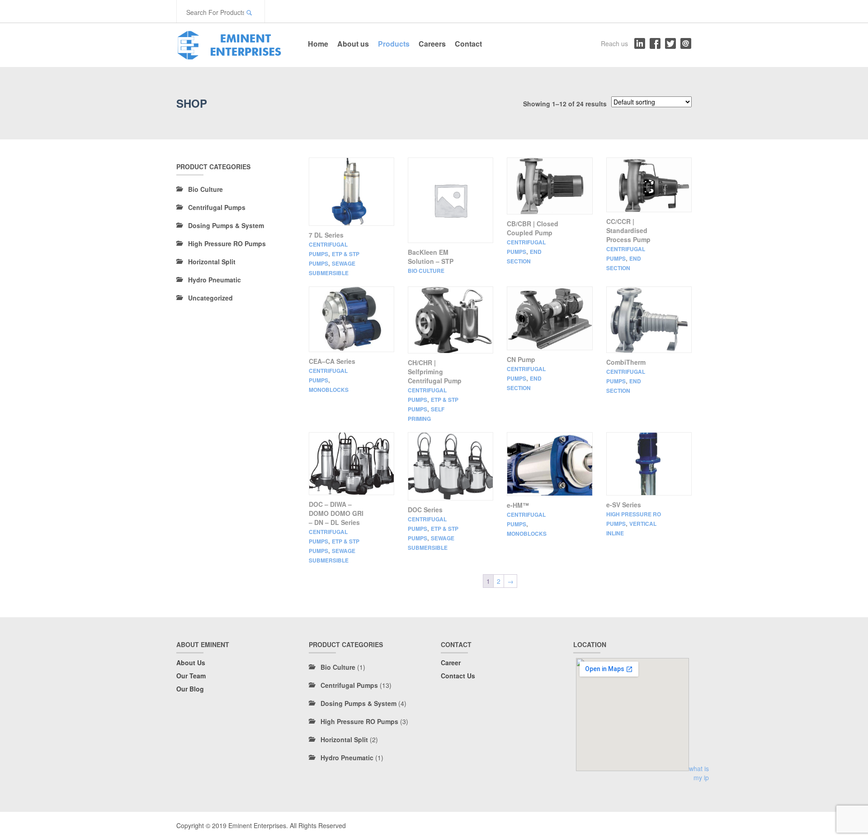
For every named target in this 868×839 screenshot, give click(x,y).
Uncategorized (210, 297)
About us (353, 43)
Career (451, 662)
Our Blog (190, 688)
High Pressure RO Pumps (227, 243)
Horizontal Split (212, 261)
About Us (190, 662)
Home (318, 43)
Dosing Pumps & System (226, 225)
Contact (468, 43)
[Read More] (351, 191)
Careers (432, 43)
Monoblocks (329, 390)
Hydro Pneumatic (214, 279)
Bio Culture (426, 271)
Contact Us (458, 675)
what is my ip (699, 773)
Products (394, 43)
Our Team (191, 675)
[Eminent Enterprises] (232, 43)
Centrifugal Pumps (216, 207)
